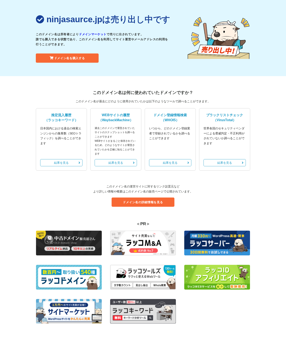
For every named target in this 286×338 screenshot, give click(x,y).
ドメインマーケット (93, 34)
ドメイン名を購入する (69, 58)
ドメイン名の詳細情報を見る (143, 202)
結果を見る (61, 162)
